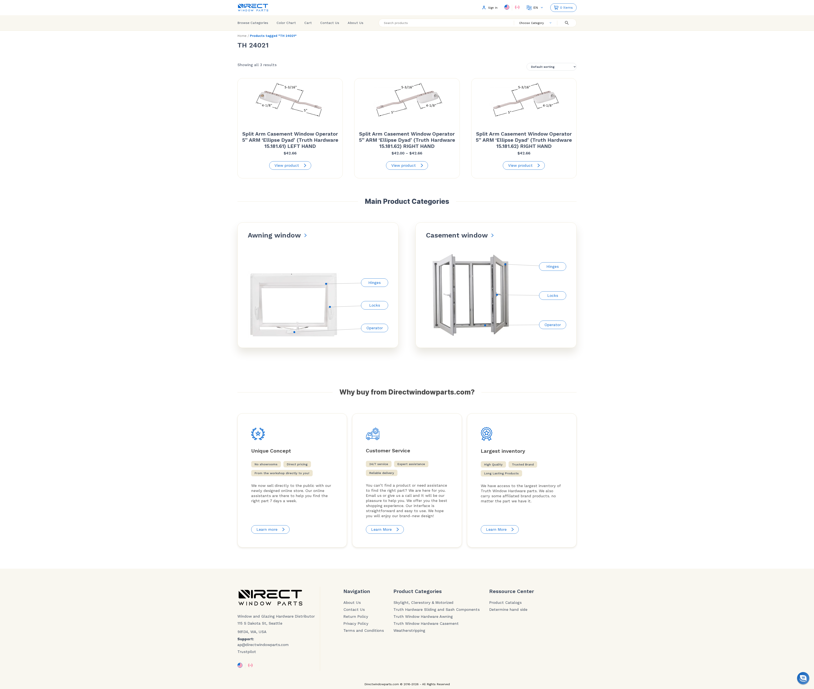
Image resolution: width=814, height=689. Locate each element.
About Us (355, 23)
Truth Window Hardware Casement (426, 623)
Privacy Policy (355, 623)
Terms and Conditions (363, 630)
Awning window (274, 235)
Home (242, 36)
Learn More (381, 529)
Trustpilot (246, 651)
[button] (803, 678)
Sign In (493, 7)
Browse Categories (252, 23)
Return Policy (355, 616)
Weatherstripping (409, 630)
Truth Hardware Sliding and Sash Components (436, 609)
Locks (374, 305)
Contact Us (329, 23)
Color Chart (286, 23)
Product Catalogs (505, 602)
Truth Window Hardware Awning (423, 616)
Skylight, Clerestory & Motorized (423, 602)
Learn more (266, 529)
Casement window (457, 235)
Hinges (374, 282)
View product (287, 165)
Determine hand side (508, 609)
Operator (374, 328)
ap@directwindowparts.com (263, 644)
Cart (308, 23)
